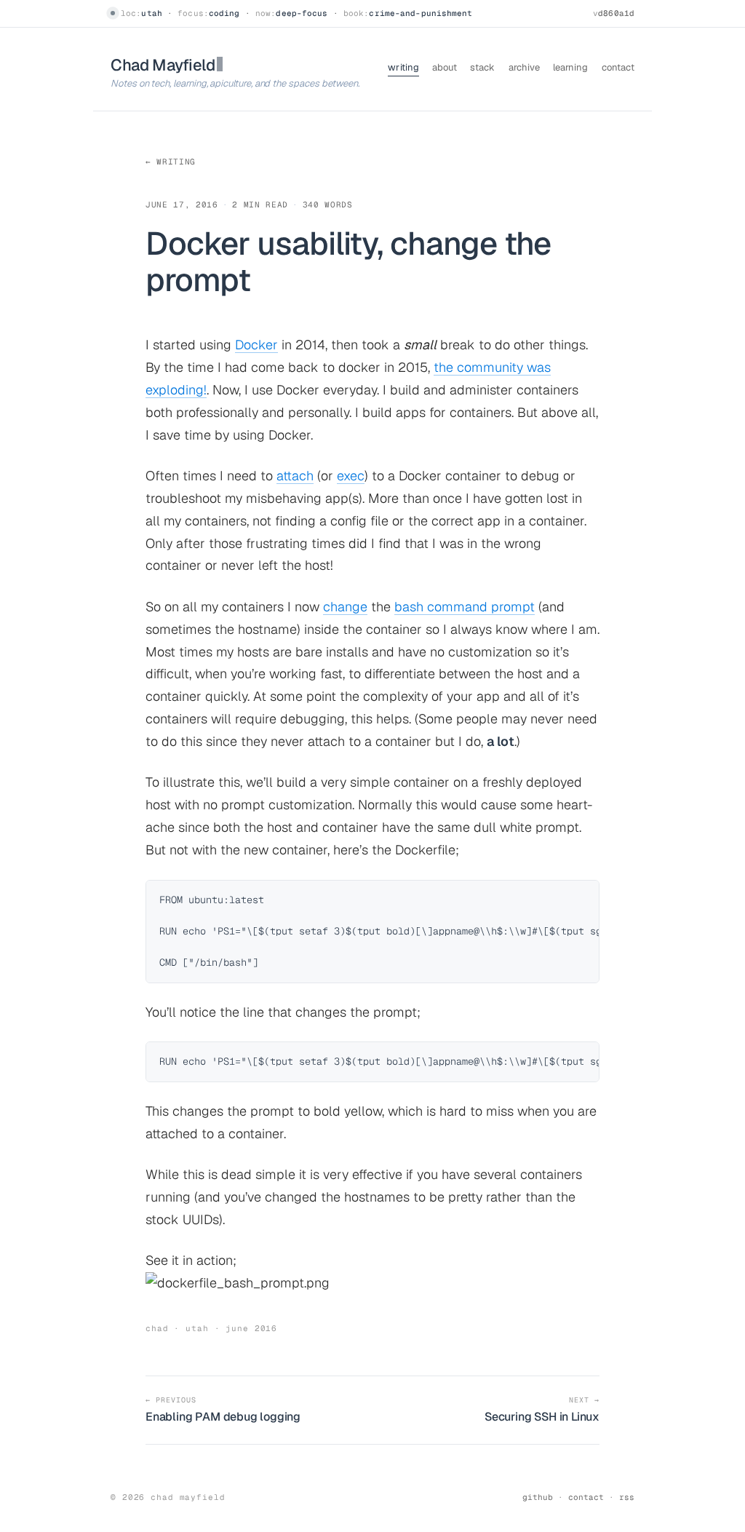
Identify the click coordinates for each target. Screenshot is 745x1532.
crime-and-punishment (420, 13)
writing (403, 67)
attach (295, 475)
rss (626, 1497)
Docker (256, 344)
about (444, 67)
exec (350, 475)
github (537, 1497)
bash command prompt (464, 606)
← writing (171, 161)
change (345, 606)
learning (571, 67)
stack (482, 67)
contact (618, 67)
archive (524, 67)
